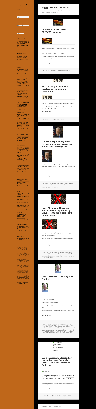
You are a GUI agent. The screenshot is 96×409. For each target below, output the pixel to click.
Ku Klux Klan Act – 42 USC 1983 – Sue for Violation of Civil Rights (23, 115)
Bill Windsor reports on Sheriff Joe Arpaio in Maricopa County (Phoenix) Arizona (23, 227)
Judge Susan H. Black (61, 330)
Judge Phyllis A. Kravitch (57, 329)
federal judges (68, 253)
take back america (51, 256)
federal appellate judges (60, 253)
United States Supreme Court (47, 333)
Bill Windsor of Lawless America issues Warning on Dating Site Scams (22, 235)
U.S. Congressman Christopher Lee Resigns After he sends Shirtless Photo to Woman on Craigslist (57, 361)
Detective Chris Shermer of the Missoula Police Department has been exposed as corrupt (23, 206)
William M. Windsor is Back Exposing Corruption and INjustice (22, 190)
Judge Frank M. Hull (68, 326)
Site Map (18, 285)
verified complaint (62, 333)
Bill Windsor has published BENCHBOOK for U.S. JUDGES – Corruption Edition (23, 111)
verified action (56, 333)
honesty (59, 255)
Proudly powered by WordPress (54, 406)
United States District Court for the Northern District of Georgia (60, 332)
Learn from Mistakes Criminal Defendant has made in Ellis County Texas (23, 179)
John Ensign (49, 164)
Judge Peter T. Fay (49, 329)
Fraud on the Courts (55, 325)
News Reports (53, 70)
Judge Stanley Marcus (53, 330)
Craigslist (62, 380)
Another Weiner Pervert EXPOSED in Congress (54, 30)
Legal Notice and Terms (21, 283)
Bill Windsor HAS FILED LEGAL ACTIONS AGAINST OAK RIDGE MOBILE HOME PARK (23, 42)
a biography (55, 384)
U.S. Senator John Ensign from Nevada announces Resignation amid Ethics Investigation (57, 144)
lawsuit (58, 331)
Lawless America (22, 5)
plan (47, 256)
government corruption (52, 255)
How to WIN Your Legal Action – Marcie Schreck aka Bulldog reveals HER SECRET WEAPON (23, 165)
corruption (53, 253)
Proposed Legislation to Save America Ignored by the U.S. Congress (22, 98)
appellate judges (69, 252)
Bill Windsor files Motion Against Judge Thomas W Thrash (22, 53)
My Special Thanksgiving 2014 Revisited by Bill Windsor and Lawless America (22, 130)
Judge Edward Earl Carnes (60, 326)
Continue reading (46, 63)
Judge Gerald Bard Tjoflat (46, 327)
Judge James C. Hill (55, 327)
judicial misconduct (45, 331)
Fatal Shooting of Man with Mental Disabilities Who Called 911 (23, 134)
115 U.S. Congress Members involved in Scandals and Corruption (55, 89)
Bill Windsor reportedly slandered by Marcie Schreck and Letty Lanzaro (22, 70)
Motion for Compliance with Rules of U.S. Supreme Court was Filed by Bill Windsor (22, 82)
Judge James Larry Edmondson (65, 327)
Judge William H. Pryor (70, 330)
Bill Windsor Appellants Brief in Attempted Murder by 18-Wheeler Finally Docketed (23, 87)
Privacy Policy (44, 406)
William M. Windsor (53, 252)
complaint (48, 324)
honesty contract (64, 255)
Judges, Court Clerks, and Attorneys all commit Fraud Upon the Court (22, 211)
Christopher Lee (54, 375)
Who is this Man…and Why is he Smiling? (57, 277)
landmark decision (53, 331)
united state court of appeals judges (62, 256)
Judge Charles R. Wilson (50, 326)
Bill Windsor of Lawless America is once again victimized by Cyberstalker (22, 215)
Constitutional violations (46, 253)
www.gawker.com (70, 376)
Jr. (68, 325)
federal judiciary (48, 325)
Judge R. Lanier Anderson (67, 329)
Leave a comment (50, 71)
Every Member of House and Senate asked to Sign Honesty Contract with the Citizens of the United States (58, 211)
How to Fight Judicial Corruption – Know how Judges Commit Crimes (23, 220)
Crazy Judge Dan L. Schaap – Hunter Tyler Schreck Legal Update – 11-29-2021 (22, 75)
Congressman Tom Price (55, 324)
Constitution (62, 324)
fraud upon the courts (63, 325)
